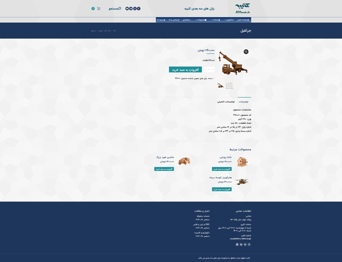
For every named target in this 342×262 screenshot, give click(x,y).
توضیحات (243, 101)
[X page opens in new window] (135, 8)
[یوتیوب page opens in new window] (127, 8)
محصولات (201, 20)
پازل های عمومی (200, 78)
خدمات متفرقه (203, 216)
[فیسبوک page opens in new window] (138, 8)
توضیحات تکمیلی (226, 101)
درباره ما (160, 20)
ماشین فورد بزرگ (165, 157)
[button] (246, 51)
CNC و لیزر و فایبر (201, 224)
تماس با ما (173, 20)
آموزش (229, 20)
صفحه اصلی (242, 20)
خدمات (215, 20)
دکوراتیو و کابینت (201, 232)
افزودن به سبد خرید (185, 69)
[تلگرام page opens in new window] (131, 8)
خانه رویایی (226, 157)
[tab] (244, 100)
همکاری (186, 20)
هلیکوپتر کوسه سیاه (220, 177)
